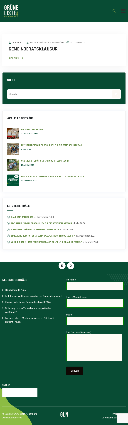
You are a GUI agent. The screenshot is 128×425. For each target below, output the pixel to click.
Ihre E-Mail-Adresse (76, 297)
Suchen (6, 384)
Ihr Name (71, 279)
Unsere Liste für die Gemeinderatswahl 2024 (45, 160)
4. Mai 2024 (26, 149)
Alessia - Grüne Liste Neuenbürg (47, 42)
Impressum (118, 413)
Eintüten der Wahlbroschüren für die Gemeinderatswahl (52, 145)
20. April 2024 (27, 165)
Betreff (70, 314)
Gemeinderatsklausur (33, 49)
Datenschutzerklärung (113, 417)
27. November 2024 (29, 133)
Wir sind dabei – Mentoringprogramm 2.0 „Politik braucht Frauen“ (46, 242)
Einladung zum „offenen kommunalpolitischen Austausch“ (53, 176)
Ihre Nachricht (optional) (78, 332)
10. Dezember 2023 (29, 180)
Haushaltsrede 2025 (32, 129)
